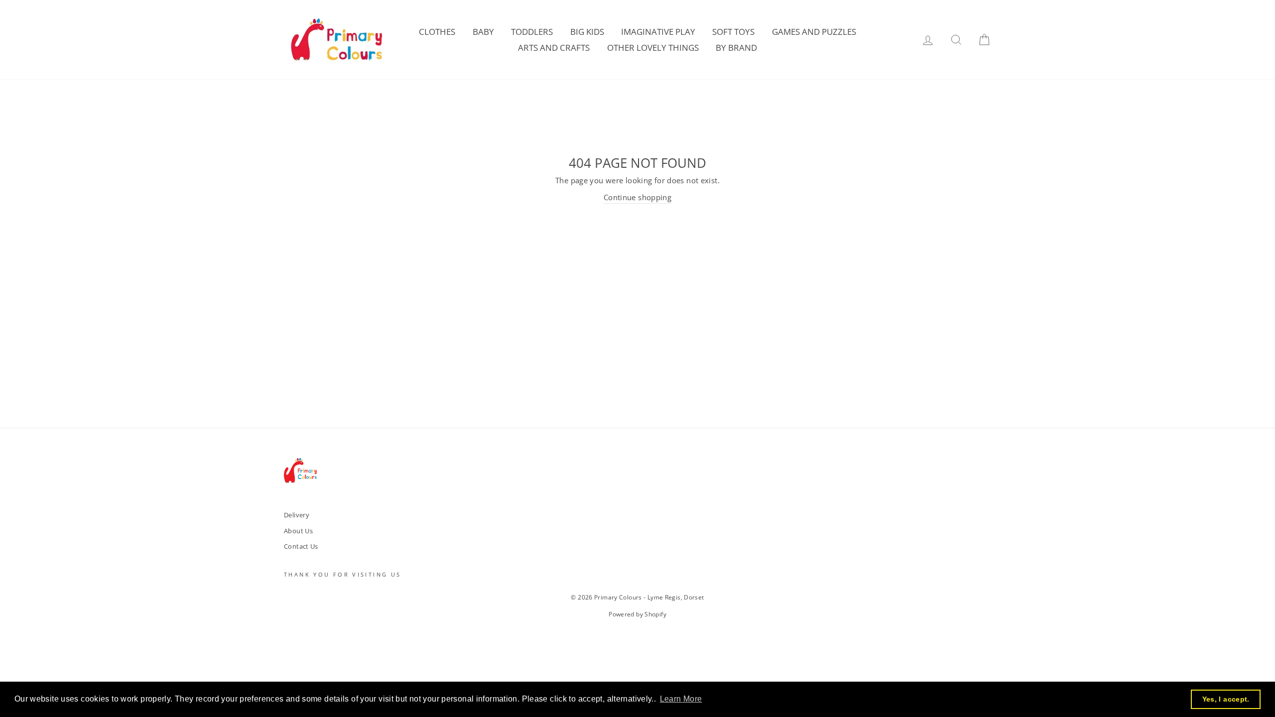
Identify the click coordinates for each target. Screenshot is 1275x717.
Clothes (437, 31)
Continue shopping (637, 197)
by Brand (736, 47)
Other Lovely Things (653, 47)
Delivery (296, 514)
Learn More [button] (681, 699)
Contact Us (301, 546)
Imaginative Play (658, 31)
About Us (298, 530)
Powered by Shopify (637, 614)
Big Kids (587, 31)
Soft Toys (733, 31)
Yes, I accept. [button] (1226, 699)
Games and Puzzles (814, 31)
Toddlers (532, 31)
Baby (483, 31)
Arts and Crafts (554, 47)
